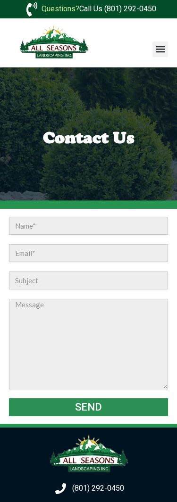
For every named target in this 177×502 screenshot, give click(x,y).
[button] (160, 49)
